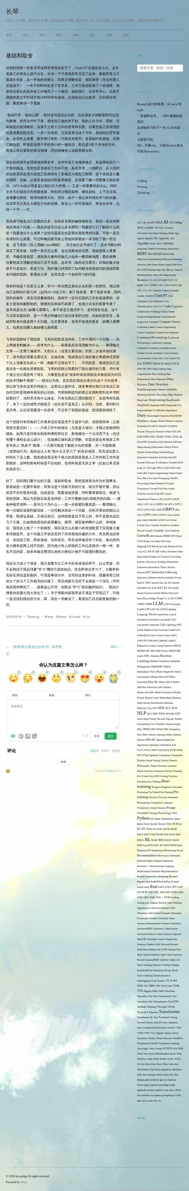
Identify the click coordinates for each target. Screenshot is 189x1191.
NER (161, 708)
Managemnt (144, 666)
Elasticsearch (157, 447)
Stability (164, 959)
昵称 (15, 695)
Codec (167, 306)
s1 (174, 1095)
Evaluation (162, 462)
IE (153, 551)
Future (153, 499)
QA (152, 818)
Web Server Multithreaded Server (159, 1053)
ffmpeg (140, 1079)
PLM (173, 750)
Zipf (152, 1069)
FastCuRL (142, 473)
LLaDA (140, 609)
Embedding (152, 452)
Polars (145, 776)
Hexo (24, 1182)
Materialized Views (146, 671)
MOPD (172, 650)
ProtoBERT (143, 813)
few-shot (174, 1074)
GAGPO (167, 499)
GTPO (154, 515)
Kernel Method (161, 593)
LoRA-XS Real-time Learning (152, 640)
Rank (179, 845)
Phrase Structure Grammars (150, 771)
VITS (147, 1033)
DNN (139, 369)
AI (165, 221)
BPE (172, 254)
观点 (92, 35)
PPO (139, 755)
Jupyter (175, 582)
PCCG (140, 750)
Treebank (163, 1017)
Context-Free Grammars (167, 332)
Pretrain (162, 797)
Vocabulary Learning (169, 1043)
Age (177, 233)
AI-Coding (175, 222)
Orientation (165, 745)
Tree (156, 1017)
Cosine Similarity (154, 353)
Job (170, 582)
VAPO (140, 1033)
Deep (170, 394)
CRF (179, 285)
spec (139, 1100)
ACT (139, 222)
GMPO (159, 504)
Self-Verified (154, 913)
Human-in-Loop (159, 546)
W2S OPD (178, 1048)
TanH (161, 991)
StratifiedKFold (145, 970)
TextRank (141, 1006)
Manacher (175, 661)
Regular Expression (163, 860)
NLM (174, 708)
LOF (152, 609)
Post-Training (154, 781)
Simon (161, 939)
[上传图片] (28, 736)
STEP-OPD (143, 897)
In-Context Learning (169, 556)
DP (144, 369)
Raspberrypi (157, 850)
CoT (160, 306)
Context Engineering (165, 327)
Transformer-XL (145, 1017)
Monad (140, 697)
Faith (178, 468)
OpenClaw (169, 739)
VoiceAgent (142, 1048)
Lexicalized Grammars (148, 624)
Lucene (152, 645)
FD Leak (151, 468)
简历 (42, 35)
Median (154, 677)
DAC (139, 363)
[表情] (21, 736)
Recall (180, 850)
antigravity (166, 1069)
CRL (139, 290)
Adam (171, 233)
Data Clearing (158, 374)
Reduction (175, 855)
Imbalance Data (175, 551)
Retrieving (163, 876)
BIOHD (157, 254)
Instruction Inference (147, 577)
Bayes (155, 264)
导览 (26, 35)
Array (152, 243)
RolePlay (166, 881)
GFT (146, 504)
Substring (148, 975)
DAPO (147, 363)
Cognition (177, 306)
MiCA (169, 682)
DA (178, 358)
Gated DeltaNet (149, 520)
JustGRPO (142, 588)
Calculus (157, 290)
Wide (179, 1053)
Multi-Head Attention (170, 697)
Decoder (152, 394)
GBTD (176, 499)
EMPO (146, 436)
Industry (141, 561)
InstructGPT (144, 572)
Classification (144, 306)
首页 (9, 35)
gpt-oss (163, 1079)
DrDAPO (163, 426)
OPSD (159, 729)
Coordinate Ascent (167, 348)
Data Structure (158, 384)
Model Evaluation (164, 692)
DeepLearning (157, 400)
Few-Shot (142, 478)
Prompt (171, 807)
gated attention (152, 1079)
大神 (76, 35)
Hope (157, 541)
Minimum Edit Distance (159, 687)
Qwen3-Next (165, 824)
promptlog (167, 1095)
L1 (166, 598)
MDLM (177, 645)
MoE (151, 692)
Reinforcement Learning (162, 866)
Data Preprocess (158, 379)
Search (162, 902)
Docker (161, 421)
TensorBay (170, 991)
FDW (159, 468)
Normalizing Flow (146, 724)
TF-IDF (173, 980)
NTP (177, 713)
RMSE (175, 840)
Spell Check (166, 954)
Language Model (147, 614)
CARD (163, 280)
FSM (172, 468)
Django (153, 421)
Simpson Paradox (146, 944)
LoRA (174, 635)
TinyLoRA (142, 1012)
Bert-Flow (177, 264)
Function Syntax (145, 493)
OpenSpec (154, 745)
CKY (160, 285)
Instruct (171, 567)
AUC (161, 227)
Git (167, 520)
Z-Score (141, 1064)
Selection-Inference (160, 908)
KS (170, 588)
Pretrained (173, 797)
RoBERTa (156, 881)
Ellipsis (141, 452)
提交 (110, 736)
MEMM (141, 650)
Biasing (151, 269)
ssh (143, 1100)
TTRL (176, 986)
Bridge (172, 275)
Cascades (174, 290)
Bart (149, 264)
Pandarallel (177, 755)
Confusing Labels (146, 327)
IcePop (163, 551)
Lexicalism (153, 619)
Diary (50, 616)
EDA (174, 431)
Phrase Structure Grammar (163, 766)
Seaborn (154, 902)
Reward (173, 876)
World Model (159, 1059)
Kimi (139, 598)
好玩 (59, 35)
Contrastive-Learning (147, 348)
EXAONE (142, 442)
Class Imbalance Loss (158, 301)
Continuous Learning (160, 342)
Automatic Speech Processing (151, 248)
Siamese (168, 934)
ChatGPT (160, 295)
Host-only (166, 541)
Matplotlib (168, 671)
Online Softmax (173, 734)
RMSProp (142, 845)
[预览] (35, 736)
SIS (139, 892)
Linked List (174, 630)
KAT (154, 588)
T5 (167, 980)
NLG (168, 707)
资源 (109, 35)
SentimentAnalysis (146, 934)
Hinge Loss (149, 541)
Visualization (143, 1043)
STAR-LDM (177, 892)
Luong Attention (164, 645)
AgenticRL (164, 238)
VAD (178, 1027)
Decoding (161, 394)
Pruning (153, 813)
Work (150, 1059)
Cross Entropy (171, 353)
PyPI (174, 813)
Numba (169, 724)
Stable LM (174, 959)
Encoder (141, 462)
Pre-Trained (154, 792)
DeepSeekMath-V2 (146, 410)
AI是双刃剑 (145, 139)
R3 (155, 829)
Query (177, 818)
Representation (169, 871)
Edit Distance (166, 442)
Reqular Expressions (147, 876)
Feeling (142, 187)
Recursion (163, 855)
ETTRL (168, 436)
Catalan (140, 295)
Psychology (164, 813)
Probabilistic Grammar (161, 802)
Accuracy (169, 227)
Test (151, 996)
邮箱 (51, 695)
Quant (157, 818)
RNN (150, 845)
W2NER (167, 1048)
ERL (153, 436)
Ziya (157, 1069)
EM (179, 431)
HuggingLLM (144, 546)
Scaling (175, 897)
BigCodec (161, 269)
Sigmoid (177, 934)
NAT (154, 708)
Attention (168, 243)
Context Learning (145, 332)
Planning (177, 771)
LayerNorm (162, 614)
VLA (152, 1033)
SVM (167, 897)
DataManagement (147, 389)
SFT (174, 887)
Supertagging (143, 980)
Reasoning (170, 850)
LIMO (140, 604)
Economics (153, 442)
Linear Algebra (144, 630)
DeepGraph (142, 400)
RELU (140, 834)
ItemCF (141, 582)
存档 (126, 35)
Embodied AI (154, 457)
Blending (141, 275)
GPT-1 (171, 504)
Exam (140, 468)
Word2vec (142, 1059)
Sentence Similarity (171, 923)
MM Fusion (162, 650)
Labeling (171, 609)
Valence (168, 1033)
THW (140, 985)
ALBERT (149, 227)
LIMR (148, 604)
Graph (149, 530)
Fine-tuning (143, 483)
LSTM (163, 609)
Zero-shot (173, 1064)
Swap (153, 980)
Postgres (156, 787)
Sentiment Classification (165, 928)
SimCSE (141, 939)
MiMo (176, 682)
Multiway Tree (144, 708)
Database (162, 389)
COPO (173, 285)
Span (140, 954)
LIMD (178, 598)
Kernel (175, 588)
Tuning (173, 1017)
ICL (145, 551)
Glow (147, 525)
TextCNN (173, 1001)
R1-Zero (147, 829)
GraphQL (158, 530)
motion (150, 1090)
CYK (149, 290)
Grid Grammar (172, 530)
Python (143, 818)
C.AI (153, 280)
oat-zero (169, 1090)
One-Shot (142, 734)
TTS (140, 991)
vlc (159, 1100)
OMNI (146, 729)
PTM (145, 755)
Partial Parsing (153, 760)
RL (148, 839)
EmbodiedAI (169, 457)
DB (155, 363)
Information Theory (157, 567)
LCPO (171, 598)
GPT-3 (140, 509)
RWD (173, 845)
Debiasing (142, 394)
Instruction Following (164, 572)
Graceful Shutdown (160, 525)
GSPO (147, 514)
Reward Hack (143, 881)
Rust (153, 886)
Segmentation (144, 908)
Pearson (173, 760)
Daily (155, 369)
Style (139, 975)
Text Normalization (157, 1001)
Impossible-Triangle (147, 556)
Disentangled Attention (158, 415)
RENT (147, 834)
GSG (139, 515)
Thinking (33, 616)
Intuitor (161, 577)
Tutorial (141, 1022)
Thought (162, 1006)
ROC (156, 845)
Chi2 (170, 295)
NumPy (160, 724)
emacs (166, 1074)
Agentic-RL (151, 238)
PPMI (179, 750)
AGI (159, 222)
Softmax (171, 949)
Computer (154, 322)
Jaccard (155, 582)
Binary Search (175, 269)
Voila (151, 1048)
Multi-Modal (143, 703)
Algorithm (143, 243)
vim (155, 1100)
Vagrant (159, 1033)
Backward (167, 259)
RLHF (154, 840)
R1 (139, 829)
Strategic (175, 965)
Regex (150, 860)
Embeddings (166, 452)
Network (161, 719)
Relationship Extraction (148, 871)
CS (144, 290)
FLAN (165, 468)
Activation (142, 233)
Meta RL (153, 682)
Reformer (141, 860)
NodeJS (178, 719)
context (159, 1074)
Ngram (170, 719)
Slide (139, 949)
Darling (162, 369)
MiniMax (141, 687)
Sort (178, 949)
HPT (173, 536)
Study (175, 970)
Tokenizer (153, 1012)
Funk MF (159, 493)
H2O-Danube (156, 536)
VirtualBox (177, 1038)
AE (144, 222)
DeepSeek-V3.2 (174, 405)
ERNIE (159, 436)
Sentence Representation (149, 923)
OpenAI (160, 739)
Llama (167, 635)
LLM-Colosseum (171, 604)
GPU (153, 509)
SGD (180, 887)
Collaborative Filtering (148, 311)
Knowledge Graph (153, 598)
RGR (172, 834)
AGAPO (151, 222)
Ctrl (166, 358)
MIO (115, 647)
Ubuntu (149, 1022)
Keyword (173, 593)
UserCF (171, 1027)
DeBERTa (172, 389)
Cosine (141, 353)
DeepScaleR (172, 400)
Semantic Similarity (158, 918)
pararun (157, 1095)
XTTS (177, 1059)
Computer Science (170, 321)
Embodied (142, 457)
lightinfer (141, 1090)
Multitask (168, 703)
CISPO (153, 285)
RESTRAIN (157, 834)
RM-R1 (168, 840)
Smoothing (149, 949)
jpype (147, 1085)
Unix (139, 1027)
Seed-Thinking (174, 902)
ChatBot (149, 295)
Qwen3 (153, 824)
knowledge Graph (166, 1085)
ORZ (165, 729)
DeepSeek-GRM (158, 405)
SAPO (161, 887)
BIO (150, 254)
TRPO (151, 986)
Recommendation (147, 855)
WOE (139, 1053)
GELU (140, 504)
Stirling (166, 965)
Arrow (159, 243)
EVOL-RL (178, 436)
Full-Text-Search (166, 488)
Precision (153, 797)
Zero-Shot (162, 1063)
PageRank (153, 755)
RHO (178, 834)
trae (151, 1100)
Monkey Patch (152, 697)
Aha (172, 238)
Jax (165, 582)
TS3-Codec (166, 986)
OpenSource (143, 745)
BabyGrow (142, 259)
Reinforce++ (143, 866)
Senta (171, 918)
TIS (146, 986)
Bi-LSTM (142, 269)
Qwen (147, 824)
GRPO (168, 509)
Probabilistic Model (147, 808)
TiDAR (171, 1006)
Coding (142, 181)
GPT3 (147, 509)
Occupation (174, 729)
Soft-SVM (161, 949)
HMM (166, 536)
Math (159, 671)
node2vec (159, 1090)
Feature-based (175, 473)
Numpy (177, 724)
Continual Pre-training (152, 337)
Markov (167, 666)
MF (148, 650)
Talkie (155, 991)
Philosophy (143, 766)
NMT (155, 713)
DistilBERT (176, 415)
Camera (165, 290)
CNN (166, 285)
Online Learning (157, 734)
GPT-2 (178, 504)
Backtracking (154, 259)
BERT (142, 253)
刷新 (63, 762)
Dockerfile (142, 426)
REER (174, 829)
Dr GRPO (153, 426)
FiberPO (174, 478)
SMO (150, 892)
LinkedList (143, 635)
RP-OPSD (165, 845)
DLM (176, 363)
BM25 (166, 254)
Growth (75, 616)
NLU (149, 713)
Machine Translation (160, 661)
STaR (152, 897)
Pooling (164, 776)
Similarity (152, 939)
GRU (177, 509)
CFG (146, 285)
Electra (168, 447)
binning (151, 1074)
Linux (153, 635)
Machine (155, 656)
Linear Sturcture (160, 630)
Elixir (175, 447)
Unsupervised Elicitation (155, 1027)
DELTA (168, 363)
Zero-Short (150, 1064)
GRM (159, 509)
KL (166, 587)
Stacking (147, 965)
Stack (139, 965)
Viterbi (154, 1043)
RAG (159, 829)
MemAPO (164, 677)
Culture (172, 358)
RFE (166, 834)
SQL (156, 892)
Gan (170, 515)
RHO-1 (140, 840)
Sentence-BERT (145, 928)
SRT (168, 892)
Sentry (160, 934)
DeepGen (178, 394)
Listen (160, 635)
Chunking (142, 301)
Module (177, 692)
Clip (155, 306)
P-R (174, 745)
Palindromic (165, 755)
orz (152, 1095)
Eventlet (173, 462)
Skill (157, 944)
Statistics (157, 965)
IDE (150, 551)
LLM (158, 603)
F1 (144, 468)
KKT (160, 588)
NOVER (170, 713)
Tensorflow (142, 996)
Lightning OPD (173, 624)
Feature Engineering (158, 473)
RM (160, 840)
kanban (153, 1085)
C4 (158, 280)
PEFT (155, 750)
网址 (88, 695)
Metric (162, 682)
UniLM (157, 1022)
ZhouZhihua (143, 1069)
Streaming (158, 970)
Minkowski (142, 692)
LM (147, 609)
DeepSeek (143, 405)
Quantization (167, 818)
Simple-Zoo (171, 939)
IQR (157, 551)
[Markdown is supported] (14, 736)
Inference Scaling (156, 561)
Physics (168, 771)
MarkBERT (157, 666)
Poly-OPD (154, 776)
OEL (139, 729)
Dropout (150, 431)
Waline (110, 771)
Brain (149, 275)
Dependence (171, 410)
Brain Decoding (161, 275)
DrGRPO (172, 426)
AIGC (140, 227)
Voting (158, 1048)
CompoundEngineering (148, 316)
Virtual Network (164, 1038)
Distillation (143, 421)
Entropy (150, 462)
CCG (170, 280)
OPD (153, 729)
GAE (160, 499)
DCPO (161, 363)
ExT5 (180, 462)
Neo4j (153, 719)
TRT (158, 986)
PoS (139, 776)
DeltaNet (160, 410)
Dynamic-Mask (163, 431)
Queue (140, 824)
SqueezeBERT (152, 959)
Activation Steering (157, 233)
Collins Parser (167, 311)
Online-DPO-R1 (146, 739)
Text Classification (162, 996)
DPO (149, 369)
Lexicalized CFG (167, 619)
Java (161, 582)
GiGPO (161, 520)
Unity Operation (170, 1022)
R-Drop (177, 824)
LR (157, 609)
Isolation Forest (173, 577)
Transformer (169, 1011)
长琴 (12, 11)
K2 (149, 588)
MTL (147, 655)
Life (87, 616)
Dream (62, 616)
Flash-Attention (157, 483)
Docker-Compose (174, 421)
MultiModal (157, 703)
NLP (141, 713)
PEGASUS (163, 750)
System (161, 980)
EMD (139, 436)
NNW (162, 713)
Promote (162, 808)
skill (178, 1095)
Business (142, 280)
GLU (152, 504)
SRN (162, 892)
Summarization (162, 975)
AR (156, 227)
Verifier (151, 1038)
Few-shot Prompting (159, 478)
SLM (144, 892)
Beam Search (165, 264)
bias (144, 1074)
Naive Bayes (143, 719)
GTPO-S (162, 515)
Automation (173, 248)
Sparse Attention (151, 954)
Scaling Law (143, 902)
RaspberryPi (144, 850)
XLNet (170, 1059)
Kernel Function (145, 593)
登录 (96, 736)
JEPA (148, 582)
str (147, 1100)
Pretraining (143, 802)
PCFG (147, 750)
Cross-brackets (144, 358)
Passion (165, 760)
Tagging (147, 991)
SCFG (168, 887)
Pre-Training (166, 792)
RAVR (166, 829)
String (167, 970)
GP (165, 504)
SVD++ (159, 897)
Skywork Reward (169, 944)
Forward (154, 488)
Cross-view (157, 358)
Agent (140, 238)
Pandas (141, 760)
